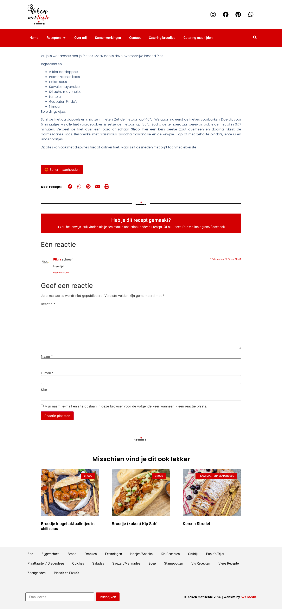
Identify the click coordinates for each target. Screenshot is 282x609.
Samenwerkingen (108, 38)
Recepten (54, 38)
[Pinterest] (238, 14)
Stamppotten (173, 563)
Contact (135, 38)
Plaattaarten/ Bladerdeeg (45, 563)
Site (44, 389)
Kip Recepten (170, 554)
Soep (152, 563)
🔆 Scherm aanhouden (61, 169)
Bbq (30, 554)
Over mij (80, 38)
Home (34, 38)
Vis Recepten (200, 563)
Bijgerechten (50, 554)
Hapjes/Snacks (141, 554)
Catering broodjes (162, 38)
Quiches (78, 563)
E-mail (47, 373)
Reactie (48, 304)
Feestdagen (113, 554)
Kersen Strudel (196, 523)
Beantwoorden (61, 272)
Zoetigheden (36, 573)
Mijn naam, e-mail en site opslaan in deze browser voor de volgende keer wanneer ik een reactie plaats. (126, 406)
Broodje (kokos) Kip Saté (135, 523)
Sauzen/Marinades (126, 563)
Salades (98, 563)
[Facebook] (225, 14)
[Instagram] (213, 14)
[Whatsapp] (251, 14)
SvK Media (249, 597)
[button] (70, 186)
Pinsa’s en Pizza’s (66, 573)
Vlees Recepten (229, 563)
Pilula (57, 259)
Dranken (91, 554)
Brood (72, 554)
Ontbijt (193, 554)
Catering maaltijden (198, 38)
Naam (47, 356)
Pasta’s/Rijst (215, 554)
